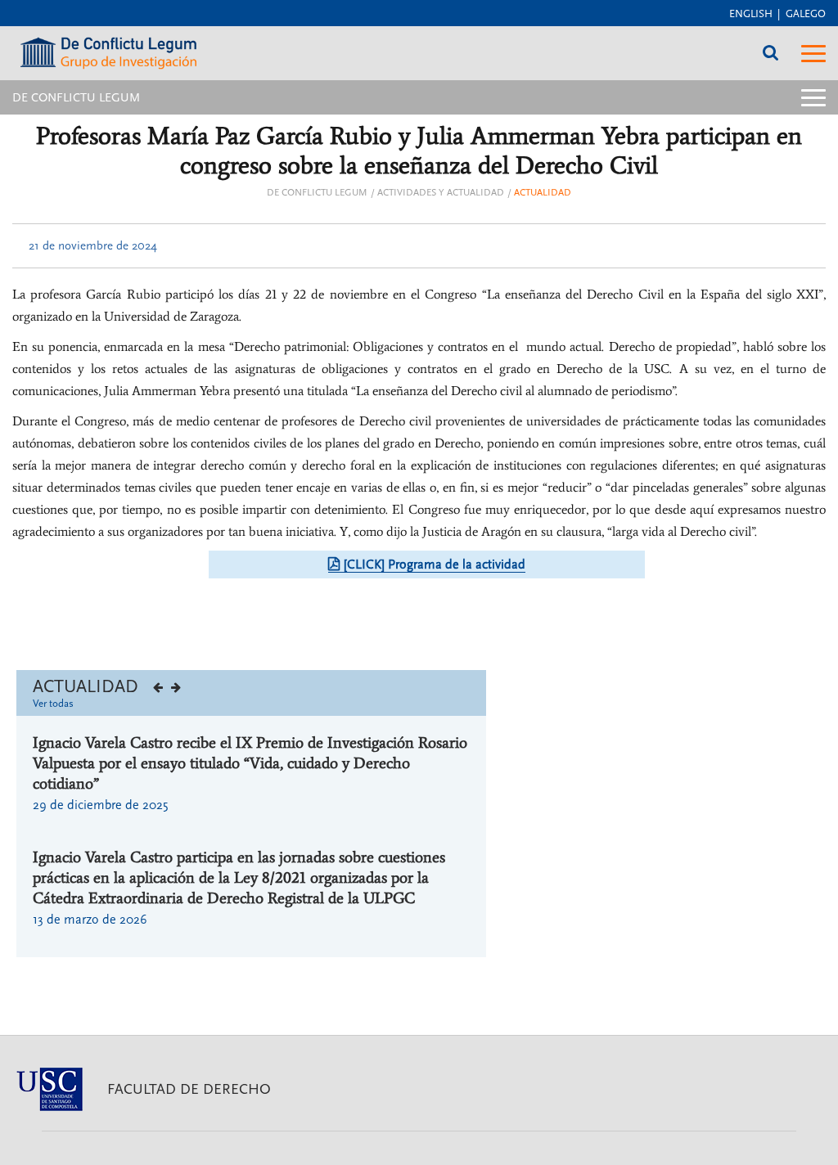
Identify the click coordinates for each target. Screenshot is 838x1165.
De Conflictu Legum (317, 192)
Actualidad (542, 192)
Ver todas (53, 703)
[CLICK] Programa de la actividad (434, 564)
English (751, 14)
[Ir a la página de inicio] (108, 48)
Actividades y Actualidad (440, 192)
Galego (806, 14)
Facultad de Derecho (189, 1089)
